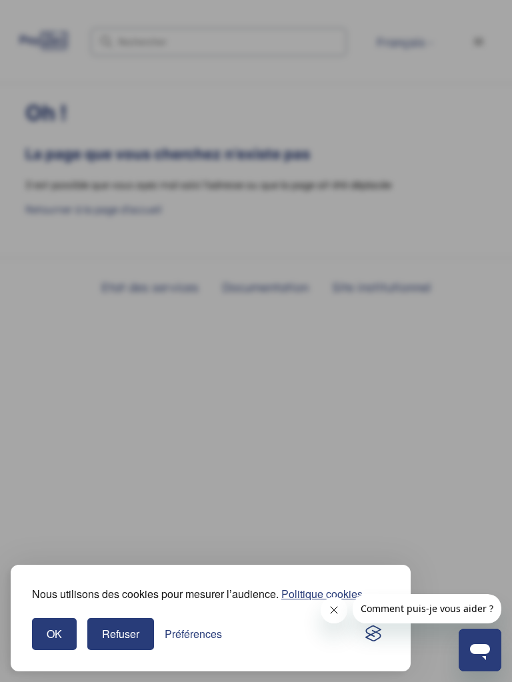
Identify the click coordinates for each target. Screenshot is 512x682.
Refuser (120, 633)
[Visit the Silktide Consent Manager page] (373, 634)
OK (54, 633)
